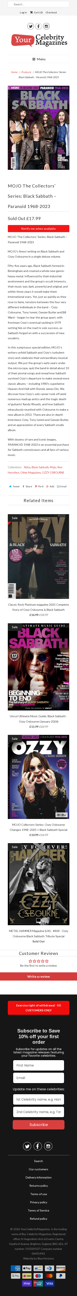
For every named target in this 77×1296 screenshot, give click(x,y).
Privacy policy (38, 1202)
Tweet (16, 486)
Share (29, 486)
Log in (23, 12)
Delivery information (39, 1177)
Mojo (53, 467)
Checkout (51, 12)
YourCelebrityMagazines (35, 1229)
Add (52, 486)
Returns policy (38, 1185)
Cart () (38, 12)
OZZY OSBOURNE (53, 472)
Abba (27, 467)
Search (38, 1161)
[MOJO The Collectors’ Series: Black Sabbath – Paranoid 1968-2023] (38, 128)
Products (26, 72)
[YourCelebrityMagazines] (38, 42)
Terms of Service (38, 1210)
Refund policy (38, 1218)
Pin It (41, 486)
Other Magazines (30, 472)
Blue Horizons (46, 1258)
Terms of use (38, 1194)
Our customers (38, 1169)
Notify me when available (38, 228)
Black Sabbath (40, 467)
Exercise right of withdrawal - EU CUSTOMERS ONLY (38, 1008)
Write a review (38, 976)
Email (63, 486)
